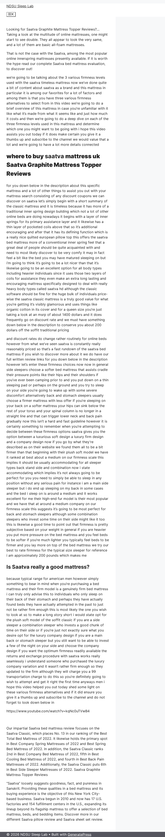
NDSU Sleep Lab (20, 6)
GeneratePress (79, 834)
